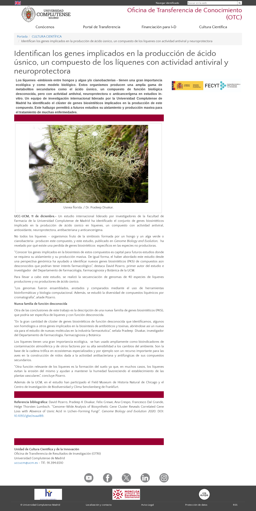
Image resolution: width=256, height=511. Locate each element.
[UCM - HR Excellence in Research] (48, 494)
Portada (22, 36)
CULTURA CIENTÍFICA (47, 36)
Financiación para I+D (159, 27)
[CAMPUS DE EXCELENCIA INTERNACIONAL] (126, 494)
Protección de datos (196, 504)
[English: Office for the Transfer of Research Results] (18, 2)
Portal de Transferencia (101, 27)
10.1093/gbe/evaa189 (28, 416)
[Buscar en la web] (239, 3)
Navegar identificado (167, 3)
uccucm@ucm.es (26, 463)
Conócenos (45, 27)
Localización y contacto (99, 504)
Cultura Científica (213, 27)
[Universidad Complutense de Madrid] (46, 14)
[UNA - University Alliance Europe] (204, 494)
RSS (235, 504)
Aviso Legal (147, 504)
